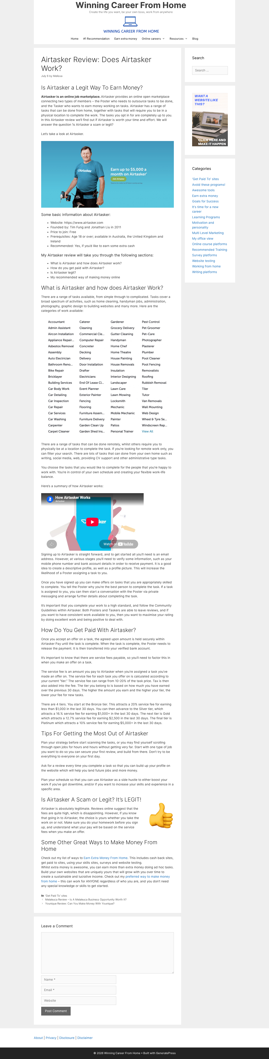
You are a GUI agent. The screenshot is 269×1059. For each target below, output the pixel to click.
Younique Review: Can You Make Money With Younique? (79, 903)
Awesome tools (203, 190)
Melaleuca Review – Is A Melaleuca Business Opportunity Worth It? (85, 899)
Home (75, 38)
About (38, 1038)
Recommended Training (209, 250)
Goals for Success (205, 201)
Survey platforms (204, 255)
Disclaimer (85, 1038)
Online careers (151, 38)
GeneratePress (166, 1053)
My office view (202, 238)
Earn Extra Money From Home (106, 858)
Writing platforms (204, 272)
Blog (195, 38)
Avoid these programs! (208, 184)
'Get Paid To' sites (56, 895)
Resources (177, 38)
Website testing (203, 261)
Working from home (206, 266)
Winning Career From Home (131, 5)
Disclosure (66, 1038)
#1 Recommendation (96, 38)
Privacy (51, 1038)
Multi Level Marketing (208, 233)
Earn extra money (125, 38)
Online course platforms (209, 244)
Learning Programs (206, 217)
